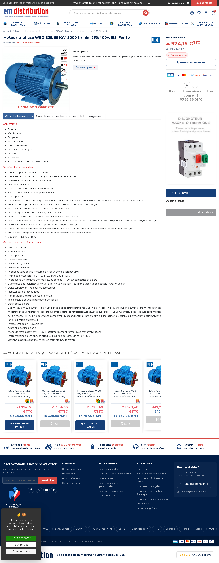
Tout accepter (21, 538)
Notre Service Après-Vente (151, 473)
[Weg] (155, 39)
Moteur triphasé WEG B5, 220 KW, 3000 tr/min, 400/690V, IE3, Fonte (89, 394)
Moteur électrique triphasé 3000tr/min (86, 31)
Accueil (7, 31)
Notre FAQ (143, 469)
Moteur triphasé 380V (50, 31)
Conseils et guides (147, 508)
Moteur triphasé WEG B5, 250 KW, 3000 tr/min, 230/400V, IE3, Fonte (53, 394)
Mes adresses (106, 478)
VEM (211, 529)
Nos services (69, 473)
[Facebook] (31, 490)
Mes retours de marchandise (115, 473)
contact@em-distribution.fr (195, 491)
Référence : (9, 42)
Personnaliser (21, 551)
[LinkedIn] (54, 490)
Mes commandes (108, 469)
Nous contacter (203, 2)
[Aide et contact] (191, 12)
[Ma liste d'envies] (198, 12)
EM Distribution (139, 529)
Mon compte (108, 463)
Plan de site (143, 503)
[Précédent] (67, 3)
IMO (157, 529)
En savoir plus (84, 67)
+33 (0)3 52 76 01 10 (196, 483)
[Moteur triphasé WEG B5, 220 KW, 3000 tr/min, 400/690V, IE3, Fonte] (90, 376)
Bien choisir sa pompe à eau (152, 499)
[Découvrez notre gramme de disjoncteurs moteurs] (191, 148)
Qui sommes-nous (72, 469)
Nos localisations (71, 478)
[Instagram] (39, 490)
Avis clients (48, 541)
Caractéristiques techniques (56, 116)
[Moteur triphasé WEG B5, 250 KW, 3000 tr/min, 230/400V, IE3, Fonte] (55, 376)
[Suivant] (154, 3)
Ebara (122, 529)
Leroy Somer (62, 529)
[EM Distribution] (26, 13)
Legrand (170, 529)
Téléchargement (92, 116)
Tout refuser (21, 544)
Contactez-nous (71, 483)
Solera (198, 529)
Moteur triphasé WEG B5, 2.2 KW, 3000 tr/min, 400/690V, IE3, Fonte (159, 394)
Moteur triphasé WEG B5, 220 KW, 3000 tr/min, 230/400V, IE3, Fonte (124, 394)
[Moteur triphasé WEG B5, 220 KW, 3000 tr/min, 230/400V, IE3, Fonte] (125, 376)
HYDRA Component (101, 529)
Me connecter (107, 495)
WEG (45, 529)
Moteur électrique (25, 31)
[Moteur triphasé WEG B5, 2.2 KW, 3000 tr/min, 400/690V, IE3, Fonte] (160, 376)
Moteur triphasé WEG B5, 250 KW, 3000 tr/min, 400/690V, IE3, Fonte (18, 394)
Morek (185, 529)
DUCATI (80, 529)
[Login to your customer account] (206, 12)
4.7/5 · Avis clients (195, 554)
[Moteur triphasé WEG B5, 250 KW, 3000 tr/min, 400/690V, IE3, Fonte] (19, 376)
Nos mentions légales (148, 486)
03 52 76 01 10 (180, 2)
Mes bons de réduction (112, 491)
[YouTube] (46, 490)
